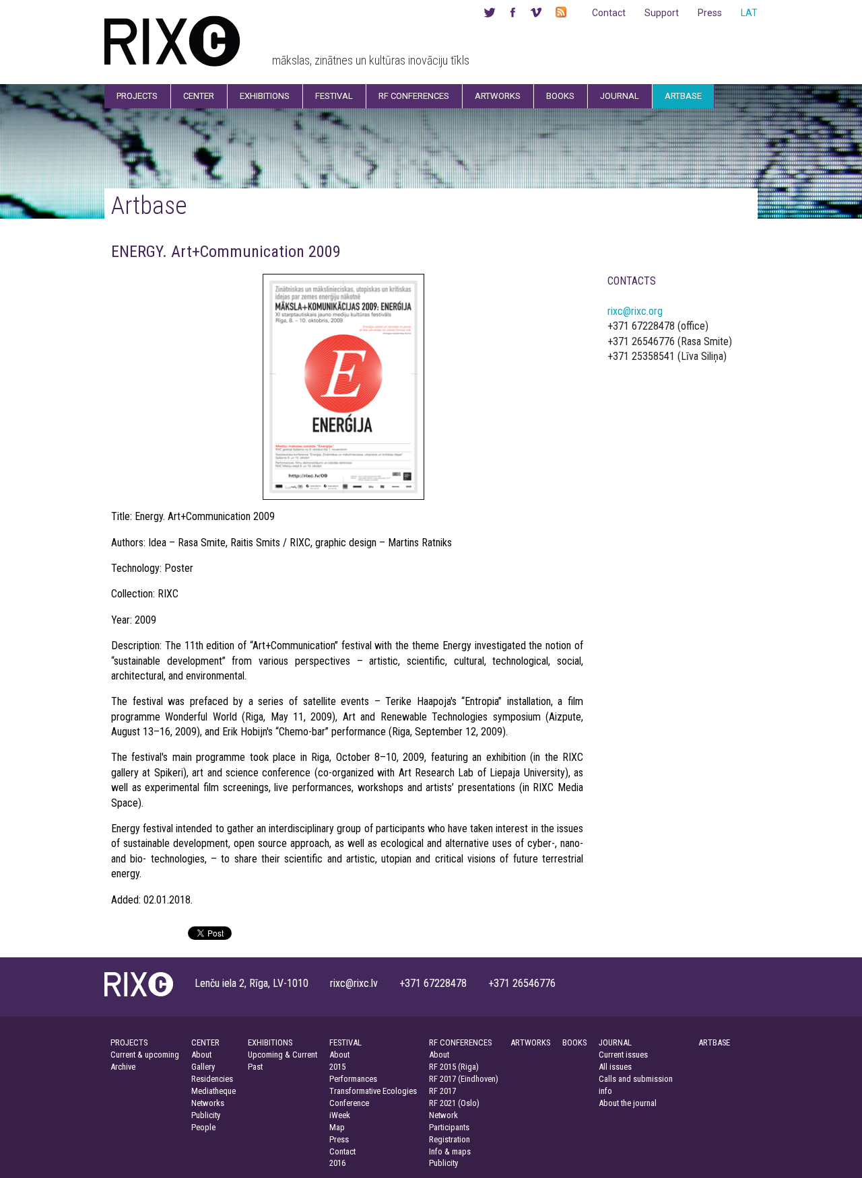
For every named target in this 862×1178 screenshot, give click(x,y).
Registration (449, 1139)
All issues (615, 1067)
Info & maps (450, 1151)
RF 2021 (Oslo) (454, 1103)
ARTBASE (714, 1042)
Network (443, 1115)
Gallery (203, 1067)
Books (560, 96)
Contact (609, 12)
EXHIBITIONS (270, 1042)
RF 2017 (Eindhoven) (463, 1079)
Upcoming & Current (282, 1055)
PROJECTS (128, 1042)
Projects (137, 96)
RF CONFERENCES (460, 1042)
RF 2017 (442, 1091)
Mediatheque (213, 1091)
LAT (749, 12)
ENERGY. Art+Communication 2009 (226, 251)
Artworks (498, 96)
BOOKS (574, 1042)
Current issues (623, 1055)
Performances (353, 1079)
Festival (334, 96)
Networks (207, 1103)
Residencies (212, 1079)
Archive (122, 1067)
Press (710, 12)
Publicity (205, 1115)
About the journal (628, 1103)
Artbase (683, 96)
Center (198, 96)
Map (337, 1127)
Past (255, 1067)
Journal (619, 96)
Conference (349, 1103)
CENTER (205, 1042)
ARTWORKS (530, 1042)
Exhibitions (265, 96)
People (203, 1127)
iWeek (339, 1115)
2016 (337, 1163)
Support (661, 12)
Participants (449, 1127)
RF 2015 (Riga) (454, 1067)
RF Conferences (413, 96)
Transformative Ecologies (373, 1091)
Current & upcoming (144, 1055)
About (201, 1055)
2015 (337, 1067)
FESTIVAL (345, 1042)
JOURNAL (615, 1042)
